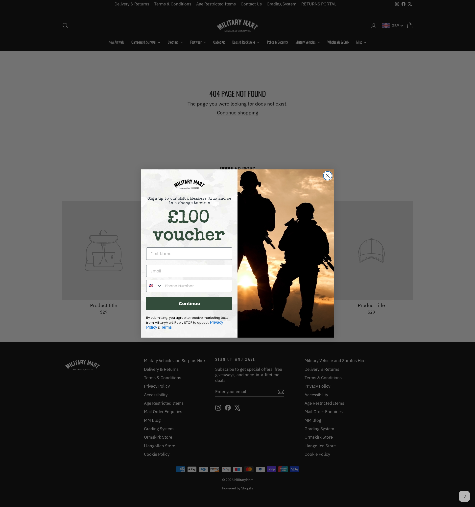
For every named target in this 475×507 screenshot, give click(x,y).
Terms (166, 327)
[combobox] (154, 286)
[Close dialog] (327, 175)
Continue (189, 303)
